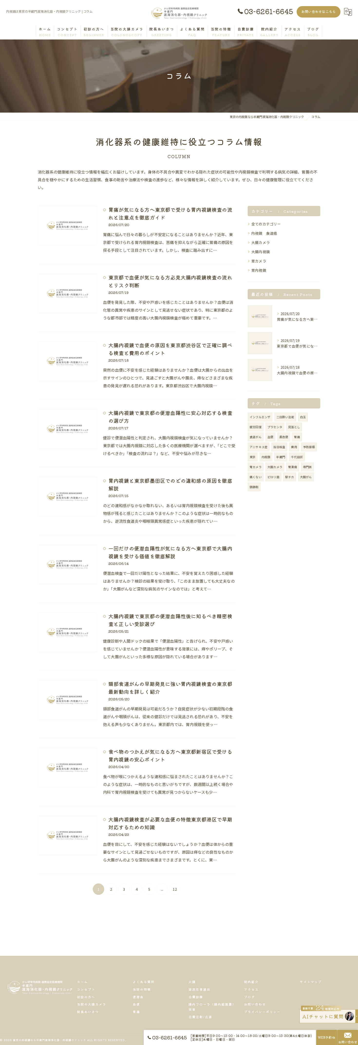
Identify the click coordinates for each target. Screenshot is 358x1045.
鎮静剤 (254, 487)
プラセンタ (274, 427)
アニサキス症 (258, 447)
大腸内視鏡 (260, 251)
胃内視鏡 (258, 270)
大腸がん (306, 477)
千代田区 (297, 457)
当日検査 (279, 447)
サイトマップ (311, 981)
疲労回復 (256, 427)
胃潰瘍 (292, 467)
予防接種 (309, 447)
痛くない (256, 477)
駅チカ (289, 477)
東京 (252, 457)
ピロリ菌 (273, 477)
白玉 (303, 417)
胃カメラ (258, 260)
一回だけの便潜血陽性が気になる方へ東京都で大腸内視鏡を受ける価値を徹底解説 (170, 552)
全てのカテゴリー (266, 223)
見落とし (294, 427)
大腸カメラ (260, 242)
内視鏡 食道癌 (264, 233)
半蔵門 (280, 457)
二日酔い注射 (285, 417)
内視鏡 (266, 457)
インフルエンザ (260, 417)
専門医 (307, 467)
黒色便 (283, 437)
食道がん (256, 437)
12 (175, 889)
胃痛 (297, 437)
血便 (270, 437)
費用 (294, 447)
